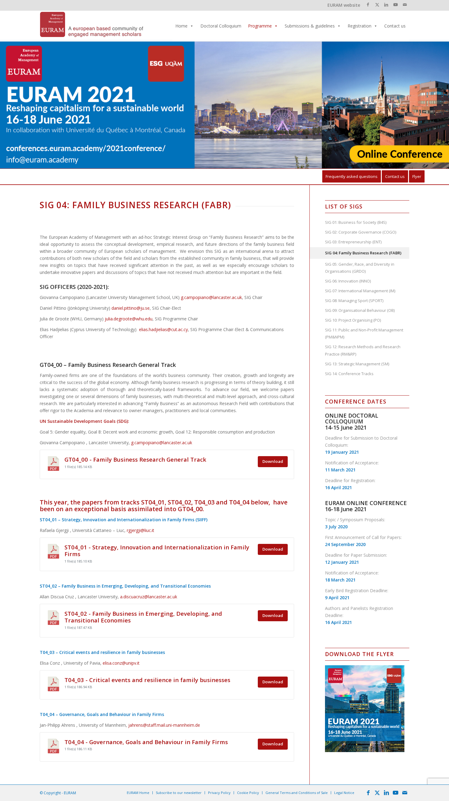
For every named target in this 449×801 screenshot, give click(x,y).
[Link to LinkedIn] (386, 4)
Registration (359, 26)
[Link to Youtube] (395, 4)
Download (272, 461)
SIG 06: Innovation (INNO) (348, 281)
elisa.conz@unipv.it (121, 663)
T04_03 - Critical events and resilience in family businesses (147, 680)
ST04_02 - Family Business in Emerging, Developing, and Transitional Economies (143, 617)
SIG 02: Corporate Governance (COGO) (360, 232)
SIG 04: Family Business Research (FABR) (363, 253)
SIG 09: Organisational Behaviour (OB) (360, 310)
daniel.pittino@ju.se (130, 308)
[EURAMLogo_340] (92, 26)
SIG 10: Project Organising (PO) (353, 320)
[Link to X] (377, 4)
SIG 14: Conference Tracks (349, 373)
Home (181, 26)
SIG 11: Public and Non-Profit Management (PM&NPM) (364, 333)
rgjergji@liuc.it (140, 530)
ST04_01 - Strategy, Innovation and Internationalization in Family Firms (156, 550)
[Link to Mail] (404, 4)
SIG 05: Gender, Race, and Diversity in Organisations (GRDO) (359, 267)
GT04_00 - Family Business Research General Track (135, 459)
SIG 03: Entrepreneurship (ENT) (353, 242)
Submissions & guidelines (310, 26)
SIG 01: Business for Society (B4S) (355, 222)
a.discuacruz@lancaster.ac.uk (148, 597)
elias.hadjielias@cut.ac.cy (163, 329)
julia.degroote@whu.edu (128, 319)
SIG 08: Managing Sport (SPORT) (354, 300)
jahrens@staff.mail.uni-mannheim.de (164, 725)
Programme (260, 26)
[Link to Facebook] (367, 4)
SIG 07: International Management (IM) (360, 290)
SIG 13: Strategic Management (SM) (357, 364)
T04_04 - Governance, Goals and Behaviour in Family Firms (146, 742)
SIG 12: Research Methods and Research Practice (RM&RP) (362, 350)
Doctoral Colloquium (220, 26)
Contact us (395, 26)
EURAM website (343, 5)
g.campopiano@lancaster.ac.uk (211, 297)
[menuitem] (351, 176)
